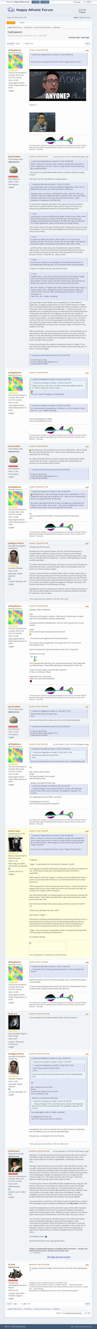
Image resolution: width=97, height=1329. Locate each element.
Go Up (9, 1304)
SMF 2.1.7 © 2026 (10, 1326)
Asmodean (16, 156)
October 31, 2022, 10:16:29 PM (38, 706)
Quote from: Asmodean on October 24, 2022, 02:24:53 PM (51, 786)
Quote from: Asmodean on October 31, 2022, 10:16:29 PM (51, 749)
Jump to (58, 1313)
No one (14, 1013)
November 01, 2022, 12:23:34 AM (39, 1014)
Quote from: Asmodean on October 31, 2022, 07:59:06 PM (51, 491)
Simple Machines (21, 1326)
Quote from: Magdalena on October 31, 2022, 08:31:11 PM (51, 711)
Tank (13, 1264)
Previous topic (74, 37)
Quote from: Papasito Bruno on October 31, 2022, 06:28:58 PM (53, 55)
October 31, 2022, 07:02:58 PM (38, 156)
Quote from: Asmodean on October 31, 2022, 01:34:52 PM (52, 383)
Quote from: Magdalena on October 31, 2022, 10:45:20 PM (51, 1058)
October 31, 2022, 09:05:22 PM (38, 606)
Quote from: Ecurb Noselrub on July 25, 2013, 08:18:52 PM (51, 355)
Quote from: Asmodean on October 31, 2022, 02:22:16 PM (51, 406)
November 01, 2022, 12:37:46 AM (39, 1054)
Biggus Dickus (17, 543)
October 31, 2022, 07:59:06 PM (38, 446)
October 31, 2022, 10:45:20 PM (38, 744)
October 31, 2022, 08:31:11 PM (38, 487)
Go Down (10, 44)
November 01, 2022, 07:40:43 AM (39, 1264)
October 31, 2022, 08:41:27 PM (38, 543)
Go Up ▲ (89, 1326)
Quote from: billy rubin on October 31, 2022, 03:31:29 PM (51, 184)
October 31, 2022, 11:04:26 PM (38, 831)
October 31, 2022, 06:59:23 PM (38, 50)
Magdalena (16, 50)
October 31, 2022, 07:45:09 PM (38, 372)
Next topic (85, 37)
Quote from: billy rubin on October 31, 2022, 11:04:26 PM (51, 967)
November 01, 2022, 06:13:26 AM (39, 1151)
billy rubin (15, 831)
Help (72, 1326)
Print (88, 44)
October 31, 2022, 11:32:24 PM (38, 962)
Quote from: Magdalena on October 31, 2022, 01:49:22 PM (51, 379)
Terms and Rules (80, 1326)
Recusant (15, 1151)
